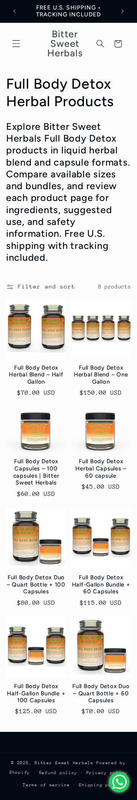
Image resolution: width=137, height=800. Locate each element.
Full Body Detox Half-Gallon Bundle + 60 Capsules (101, 584)
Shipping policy (101, 784)
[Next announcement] (122, 11)
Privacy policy (106, 772)
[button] (16, 44)
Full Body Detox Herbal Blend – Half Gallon (36, 375)
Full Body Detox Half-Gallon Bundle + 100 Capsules (36, 693)
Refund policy (58, 772)
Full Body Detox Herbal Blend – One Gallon (101, 375)
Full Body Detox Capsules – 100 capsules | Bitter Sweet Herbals (36, 472)
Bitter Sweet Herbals (65, 762)
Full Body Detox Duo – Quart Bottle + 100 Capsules (36, 584)
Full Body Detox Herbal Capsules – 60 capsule (100, 468)
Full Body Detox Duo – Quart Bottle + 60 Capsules (100, 693)
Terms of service (46, 784)
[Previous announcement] (14, 11)
